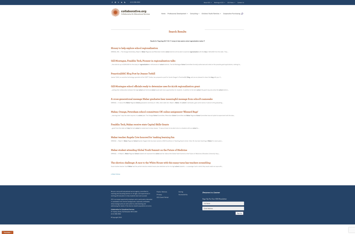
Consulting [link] (194, 14)
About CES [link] (207, 2)
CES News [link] (230, 2)
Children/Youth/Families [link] (210, 14)
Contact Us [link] (240, 2)
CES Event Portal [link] (163, 197)
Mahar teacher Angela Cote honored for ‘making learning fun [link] (142, 137)
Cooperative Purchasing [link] (231, 14)
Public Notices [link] (162, 192)
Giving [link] (181, 192)
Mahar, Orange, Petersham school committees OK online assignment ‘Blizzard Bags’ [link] (154, 112)
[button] (112, 2)
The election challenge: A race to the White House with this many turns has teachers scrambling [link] (161, 163)
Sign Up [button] (239, 213)
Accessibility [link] (183, 194)
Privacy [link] (159, 194)
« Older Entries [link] (115, 174)
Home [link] (163, 14)
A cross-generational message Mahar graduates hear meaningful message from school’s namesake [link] (162, 99)
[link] (130, 16)
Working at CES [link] (219, 2)
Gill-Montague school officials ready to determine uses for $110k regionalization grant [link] (155, 86)
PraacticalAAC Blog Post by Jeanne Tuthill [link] (133, 73)
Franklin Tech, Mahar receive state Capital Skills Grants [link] (140, 124)
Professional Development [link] (177, 14)
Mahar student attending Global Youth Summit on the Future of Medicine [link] (149, 150)
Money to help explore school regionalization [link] (134, 48)
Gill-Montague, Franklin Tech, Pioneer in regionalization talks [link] (143, 61)
